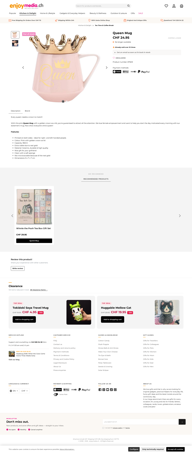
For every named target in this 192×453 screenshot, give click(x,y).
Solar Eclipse (103, 370)
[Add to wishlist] (50, 190)
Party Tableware (104, 363)
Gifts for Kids (148, 359)
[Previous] (23, 67)
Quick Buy (34, 241)
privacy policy (117, 428)
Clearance (16, 286)
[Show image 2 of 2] (67, 101)
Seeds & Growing (105, 366)
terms (128, 428)
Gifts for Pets (148, 348)
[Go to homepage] (26, 6)
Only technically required (153, 449)
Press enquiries (59, 370)
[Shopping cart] (180, 6)
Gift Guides (148, 335)
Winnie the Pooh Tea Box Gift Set (33, 228)
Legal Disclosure (60, 363)
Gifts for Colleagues (151, 344)
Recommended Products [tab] (96, 179)
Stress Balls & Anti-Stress (108, 348)
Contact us (57, 344)
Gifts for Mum (148, 355)
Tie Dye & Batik (104, 355)
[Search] (128, 6)
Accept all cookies (175, 449)
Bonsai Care (103, 359)
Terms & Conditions (61, 355)
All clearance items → (39, 290)
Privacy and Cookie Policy (63, 359)
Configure (134, 449)
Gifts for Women (149, 352)
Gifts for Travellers (150, 341)
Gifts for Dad (148, 363)
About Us (57, 366)
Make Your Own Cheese (108, 352)
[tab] (16, 111)
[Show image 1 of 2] (63, 101)
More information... (67, 449)
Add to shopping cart (24, 319)
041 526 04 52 (36, 342)
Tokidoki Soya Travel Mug (31, 307)
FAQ (55, 341)
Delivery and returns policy (64, 348)
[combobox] (100, 6)
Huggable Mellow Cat (116, 307)
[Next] (106, 67)
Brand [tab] (27, 111)
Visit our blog (14, 359)
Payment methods (61, 352)
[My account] (174, 6)
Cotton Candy (104, 341)
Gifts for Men (148, 366)
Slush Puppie (103, 344)
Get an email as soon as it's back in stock (133, 52)
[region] (60, 67)
